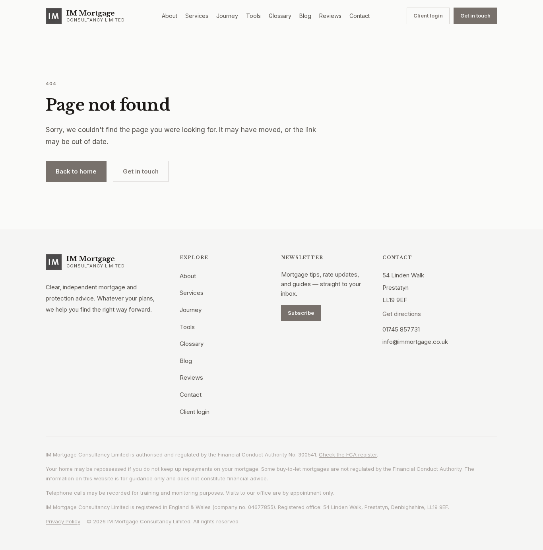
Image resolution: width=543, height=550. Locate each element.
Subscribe (301, 313)
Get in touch (475, 15)
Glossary (280, 15)
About (169, 15)
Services (196, 15)
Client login (428, 15)
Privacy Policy (63, 521)
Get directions (401, 314)
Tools (253, 15)
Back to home (76, 171)
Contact (359, 15)
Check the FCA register (348, 454)
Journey (227, 15)
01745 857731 (401, 329)
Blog (305, 15)
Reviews (330, 15)
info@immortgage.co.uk (415, 341)
